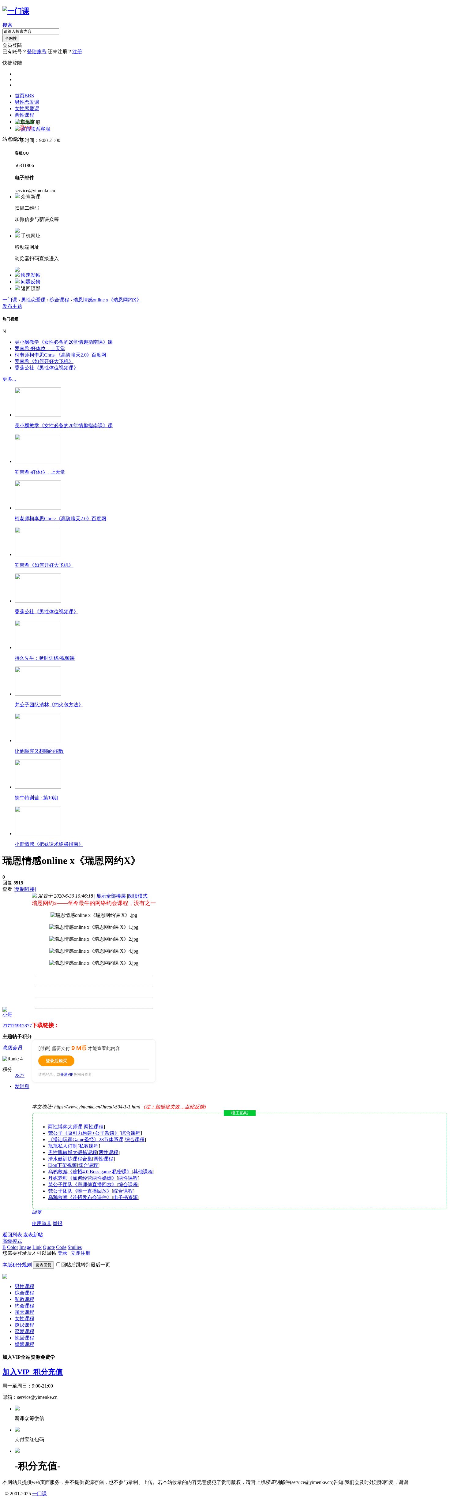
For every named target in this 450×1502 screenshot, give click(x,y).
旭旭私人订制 (62, 1146)
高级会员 (12, 1047)
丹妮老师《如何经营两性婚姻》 (82, 1178)
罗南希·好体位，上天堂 (40, 348)
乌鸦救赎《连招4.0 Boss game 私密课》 (90, 1171)
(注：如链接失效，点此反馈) (175, 1106)
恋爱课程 (24, 1331)
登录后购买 (56, 1060)
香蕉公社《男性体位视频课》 (46, 367)
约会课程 (24, 1305)
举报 (57, 1223)
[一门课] (15, 11)
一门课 (9, 299)
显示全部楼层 (111, 896)
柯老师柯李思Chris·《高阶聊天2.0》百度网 (60, 354)
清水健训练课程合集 (70, 1158)
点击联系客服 (35, 129)
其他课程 (143, 1171)
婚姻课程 (24, 1344)
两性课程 (24, 115)
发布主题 (12, 306)
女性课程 (24, 1318)
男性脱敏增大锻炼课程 (72, 1152)
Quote (49, 1247)
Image (25, 1247)
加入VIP (17, 1372)
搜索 (7, 25)
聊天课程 (24, 1312)
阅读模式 (138, 896)
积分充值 (48, 1372)
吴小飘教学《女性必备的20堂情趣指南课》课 (64, 342)
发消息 (22, 1086)
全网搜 (11, 38)
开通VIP (66, 1074)
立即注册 (80, 1253)
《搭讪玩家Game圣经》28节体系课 (85, 1139)
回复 (37, 1212)
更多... (9, 379)
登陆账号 (37, 51)
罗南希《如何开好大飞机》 (44, 361)
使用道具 (41, 1223)
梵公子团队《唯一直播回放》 (80, 1191)
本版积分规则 (17, 1264)
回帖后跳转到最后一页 (85, 1264)
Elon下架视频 (62, 1165)
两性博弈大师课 (65, 1126)
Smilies (75, 1247)
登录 (62, 1253)
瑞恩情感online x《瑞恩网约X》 (107, 299)
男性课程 (24, 1286)
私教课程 (89, 1146)
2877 (27, 1025)
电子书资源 (125, 1197)
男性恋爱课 (27, 102)
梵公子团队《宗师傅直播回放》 (82, 1184)
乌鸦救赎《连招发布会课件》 (80, 1197)
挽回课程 (24, 1337)
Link (37, 1247)
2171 (7, 1025)
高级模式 (12, 1241)
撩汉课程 (24, 1325)
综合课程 (59, 299)
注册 (77, 51)
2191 (17, 1025)
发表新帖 (33, 1234)
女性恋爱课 (27, 108)
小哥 (7, 1014)
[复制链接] (24, 889)
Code (61, 1247)
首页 (24, 95)
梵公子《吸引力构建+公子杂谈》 (83, 1133)
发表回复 (43, 1265)
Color (12, 1247)
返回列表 (12, 1234)
